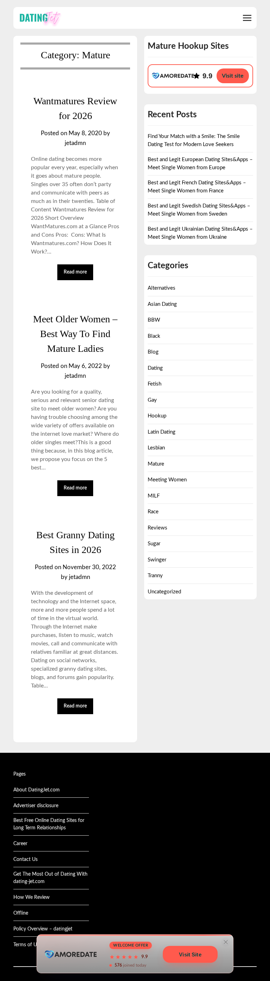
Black (154, 336)
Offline (20, 913)
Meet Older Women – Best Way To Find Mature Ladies (75, 334)
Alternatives (161, 288)
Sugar (154, 543)
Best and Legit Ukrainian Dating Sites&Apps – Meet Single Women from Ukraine (200, 233)
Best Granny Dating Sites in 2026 (75, 542)
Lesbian (156, 447)
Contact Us (25, 859)
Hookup (157, 416)
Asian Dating (162, 304)
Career (20, 843)
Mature (156, 464)
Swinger (157, 559)
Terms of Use (27, 944)
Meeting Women (167, 479)
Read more (75, 272)
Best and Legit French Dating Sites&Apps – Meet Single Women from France (197, 186)
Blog (153, 352)
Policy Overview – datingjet (42, 929)
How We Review (31, 897)
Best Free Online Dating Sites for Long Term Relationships (48, 824)
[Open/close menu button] (247, 18)
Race (153, 511)
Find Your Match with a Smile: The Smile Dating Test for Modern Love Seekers (194, 140)
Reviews (157, 528)
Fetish (154, 384)
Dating (155, 368)
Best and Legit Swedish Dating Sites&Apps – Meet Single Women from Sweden (199, 210)
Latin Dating (161, 432)
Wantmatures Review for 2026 (75, 108)
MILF (154, 496)
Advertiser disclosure (35, 805)
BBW (154, 320)
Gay (152, 400)
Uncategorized (164, 591)
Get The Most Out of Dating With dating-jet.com (50, 878)
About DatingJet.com (36, 790)
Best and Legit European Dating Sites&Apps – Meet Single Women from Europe (200, 163)
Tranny (155, 575)
